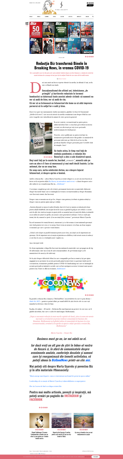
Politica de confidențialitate (44, 451)
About (90, 5)
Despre (30, 451)
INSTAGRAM (71, 395)
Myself (31, 16)
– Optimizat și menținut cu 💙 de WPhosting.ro (37, 453)
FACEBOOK (35, 399)
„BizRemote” (61, 269)
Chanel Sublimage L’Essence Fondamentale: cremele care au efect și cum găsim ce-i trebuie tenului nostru (39, 435)
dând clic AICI (34, 301)
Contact (50, 451)
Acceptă (96, 456)
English (87, 16)
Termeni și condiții (36, 451)
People (54, 16)
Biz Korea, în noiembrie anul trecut (62, 181)
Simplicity (79, 16)
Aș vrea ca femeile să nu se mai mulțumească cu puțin (83, 433)
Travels (38, 16)
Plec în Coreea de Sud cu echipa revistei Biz (45, 386)
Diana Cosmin (62, 78)
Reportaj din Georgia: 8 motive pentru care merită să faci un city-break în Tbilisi (61, 434)
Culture (62, 16)
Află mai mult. (88, 456)
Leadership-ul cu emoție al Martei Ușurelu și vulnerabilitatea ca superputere (57, 381)
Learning (46, 16)
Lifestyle (70, 16)
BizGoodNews (59, 360)
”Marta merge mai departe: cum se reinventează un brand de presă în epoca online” (59, 376)
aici (87, 360)
